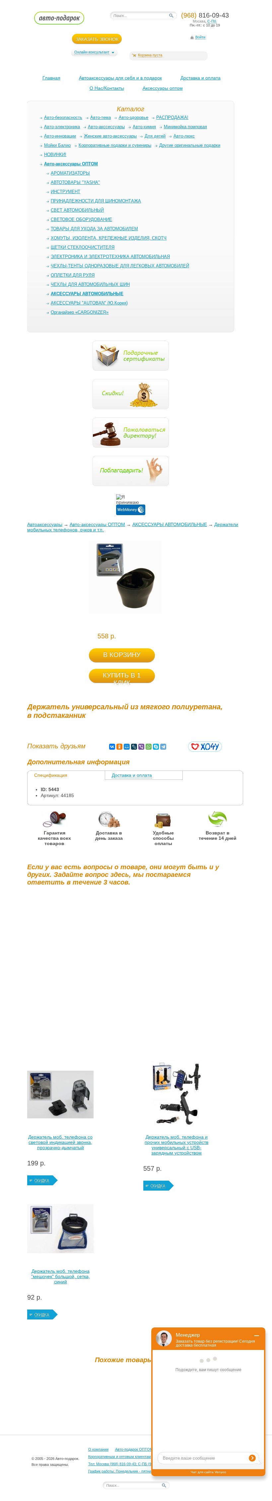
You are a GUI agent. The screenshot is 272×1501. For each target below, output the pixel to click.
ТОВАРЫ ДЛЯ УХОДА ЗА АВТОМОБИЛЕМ (94, 228)
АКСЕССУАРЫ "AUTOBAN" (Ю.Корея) (89, 302)
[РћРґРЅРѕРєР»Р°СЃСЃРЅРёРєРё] (119, 747)
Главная (51, 77)
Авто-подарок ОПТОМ (134, 1449)
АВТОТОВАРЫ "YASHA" (75, 182)
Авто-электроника (62, 126)
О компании (98, 1449)
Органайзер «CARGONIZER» (79, 312)
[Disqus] (125, 973)
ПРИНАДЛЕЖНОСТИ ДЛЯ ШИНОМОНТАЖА (96, 200)
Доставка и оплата (200, 77)
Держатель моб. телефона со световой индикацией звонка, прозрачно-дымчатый (60, 1142)
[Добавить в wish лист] (205, 746)
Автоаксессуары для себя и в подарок (120, 77)
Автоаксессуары (44, 524)
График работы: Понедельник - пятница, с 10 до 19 (131, 1471)
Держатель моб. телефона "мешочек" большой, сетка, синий (60, 1276)
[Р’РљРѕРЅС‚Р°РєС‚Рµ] (112, 747)
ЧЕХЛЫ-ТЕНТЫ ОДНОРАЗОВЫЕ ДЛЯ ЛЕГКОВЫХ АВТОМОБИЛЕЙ (120, 265)
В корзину (122, 654)
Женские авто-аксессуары (110, 136)
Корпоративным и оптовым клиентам (119, 1457)
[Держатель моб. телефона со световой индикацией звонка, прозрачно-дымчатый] (60, 1096)
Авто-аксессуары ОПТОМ (97, 524)
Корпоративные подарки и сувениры (115, 145)
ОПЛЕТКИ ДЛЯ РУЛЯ (73, 275)
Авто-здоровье (133, 117)
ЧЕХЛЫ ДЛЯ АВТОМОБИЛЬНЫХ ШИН (90, 284)
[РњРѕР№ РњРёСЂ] (127, 747)
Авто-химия (144, 126)
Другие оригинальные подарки (189, 145)
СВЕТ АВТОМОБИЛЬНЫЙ (77, 210)
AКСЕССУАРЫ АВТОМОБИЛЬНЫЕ (169, 524)
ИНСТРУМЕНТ (65, 191)
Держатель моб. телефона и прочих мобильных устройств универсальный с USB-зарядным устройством (176, 1144)
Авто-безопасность (63, 117)
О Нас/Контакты (107, 88)
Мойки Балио (57, 145)
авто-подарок (65, 20)
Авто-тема (100, 117)
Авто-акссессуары (106, 126)
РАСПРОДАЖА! (172, 117)
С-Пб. (212, 21)
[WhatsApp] (149, 747)
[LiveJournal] (134, 747)
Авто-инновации (60, 136)
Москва (199, 21)
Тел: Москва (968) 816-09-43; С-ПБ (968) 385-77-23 (131, 1464)
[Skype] (156, 747)
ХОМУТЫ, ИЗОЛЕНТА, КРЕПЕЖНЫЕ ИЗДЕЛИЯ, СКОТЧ (109, 238)
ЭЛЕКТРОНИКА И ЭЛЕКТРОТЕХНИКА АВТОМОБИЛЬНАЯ (110, 256)
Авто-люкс (184, 136)
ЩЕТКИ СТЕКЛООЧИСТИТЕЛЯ (82, 247)
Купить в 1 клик (122, 677)
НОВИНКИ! (55, 154)
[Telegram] (163, 747)
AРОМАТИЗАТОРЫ (70, 173)
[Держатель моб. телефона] (60, 1230)
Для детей (155, 136)
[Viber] (141, 747)
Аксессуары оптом (163, 88)
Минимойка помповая (185, 126)
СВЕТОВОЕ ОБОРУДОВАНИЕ (81, 219)
